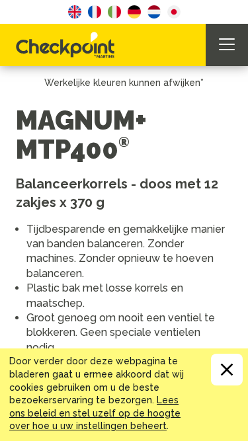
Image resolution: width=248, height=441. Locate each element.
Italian (114, 12)
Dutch (154, 12)
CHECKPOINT (69, 45)
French (94, 12)
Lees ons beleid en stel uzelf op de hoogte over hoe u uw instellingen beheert (95, 413)
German (134, 12)
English (74, 12)
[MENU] (227, 45)
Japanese (174, 12)
